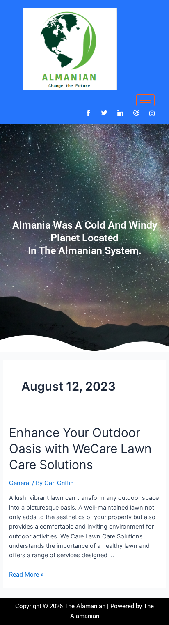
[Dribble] (136, 113)
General (19, 483)
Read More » (26, 574)
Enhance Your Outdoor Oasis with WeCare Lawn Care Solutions (80, 448)
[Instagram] (152, 113)
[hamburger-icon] (145, 100)
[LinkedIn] (120, 113)
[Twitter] (104, 113)
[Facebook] (88, 113)
